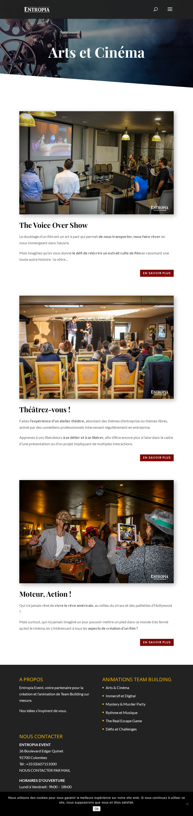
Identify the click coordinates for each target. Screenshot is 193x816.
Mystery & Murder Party (125, 704)
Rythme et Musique (121, 712)
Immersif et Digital (121, 696)
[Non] (187, 804)
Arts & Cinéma (117, 687)
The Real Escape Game (124, 720)
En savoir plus (157, 273)
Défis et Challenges (121, 729)
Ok (97, 809)
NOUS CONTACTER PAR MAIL (44, 770)
